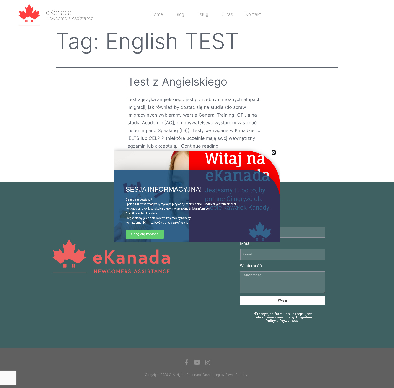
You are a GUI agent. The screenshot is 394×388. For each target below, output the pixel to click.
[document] (197, 194)
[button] (273, 152)
